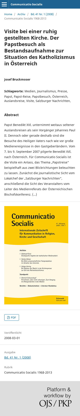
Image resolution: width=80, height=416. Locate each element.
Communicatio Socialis (26, 4)
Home (8, 14)
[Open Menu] (4, 4)
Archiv (21, 14)
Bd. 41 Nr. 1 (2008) (42, 14)
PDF (13, 317)
